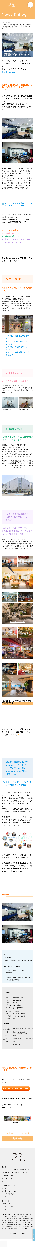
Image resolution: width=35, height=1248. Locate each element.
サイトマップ (6, 1209)
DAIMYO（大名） (9, 1175)
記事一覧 (17, 1138)
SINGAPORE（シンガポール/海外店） (17, 695)
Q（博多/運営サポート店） (17, 622)
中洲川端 (24, 1172)
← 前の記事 (7, 1133)
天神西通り (15, 1172)
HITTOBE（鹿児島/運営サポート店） (9, 635)
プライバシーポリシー (9, 1206)
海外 (3, 1181)
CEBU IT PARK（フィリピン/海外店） (9, 672)
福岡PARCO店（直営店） (17, 586)
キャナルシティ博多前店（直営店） (9, 599)
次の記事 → (27, 1133)
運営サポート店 (7, 1178)
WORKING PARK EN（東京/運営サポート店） (25, 634)
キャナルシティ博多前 (10, 1170)
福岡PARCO (24, 1170)
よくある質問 (6, 1201)
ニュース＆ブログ (8, 1194)
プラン (4, 1188)
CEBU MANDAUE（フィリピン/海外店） (17, 657)
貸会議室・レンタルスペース (11, 1191)
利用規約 (5, 1204)
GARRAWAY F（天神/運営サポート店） (26, 599)
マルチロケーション (8, 1185)
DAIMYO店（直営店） (9, 565)
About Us (5, 1197)
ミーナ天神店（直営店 (25, 564)
